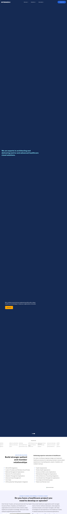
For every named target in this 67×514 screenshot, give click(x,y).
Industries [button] (33, 2)
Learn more (5, 307)
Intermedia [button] (41, 2)
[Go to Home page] (6, 2)
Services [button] (25, 2)
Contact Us (62, 2)
